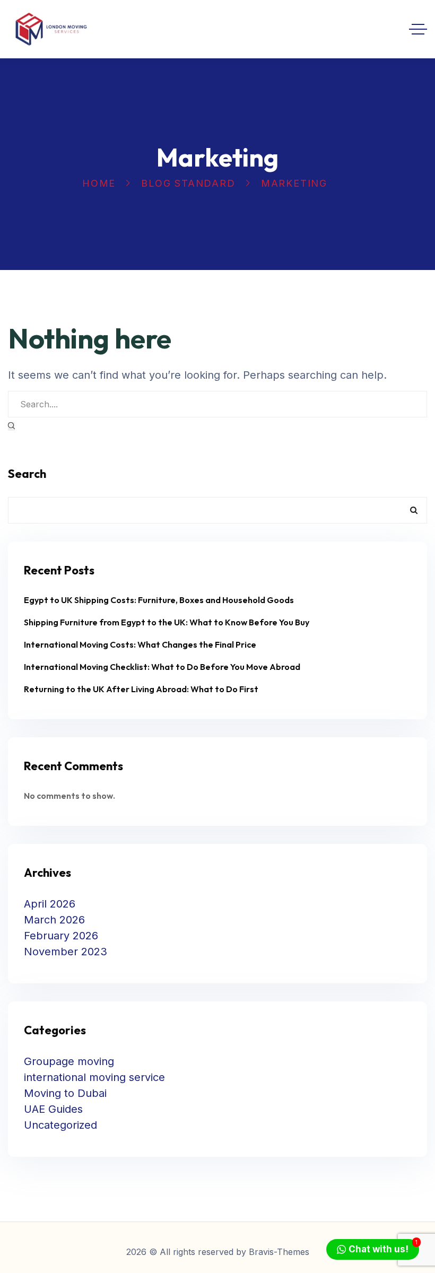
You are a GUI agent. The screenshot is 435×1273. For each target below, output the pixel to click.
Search (27, 473)
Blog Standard (188, 183)
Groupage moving (69, 1061)
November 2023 (65, 951)
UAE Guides (53, 1109)
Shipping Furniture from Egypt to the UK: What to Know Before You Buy (166, 622)
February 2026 (61, 935)
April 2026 (49, 903)
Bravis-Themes (279, 1251)
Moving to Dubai (65, 1093)
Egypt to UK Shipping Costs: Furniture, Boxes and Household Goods (159, 600)
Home (99, 183)
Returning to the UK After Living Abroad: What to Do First (141, 689)
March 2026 (54, 919)
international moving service (94, 1077)
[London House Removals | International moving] (51, 29)
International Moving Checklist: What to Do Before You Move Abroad (162, 666)
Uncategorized (60, 1125)
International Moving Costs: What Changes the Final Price (140, 644)
